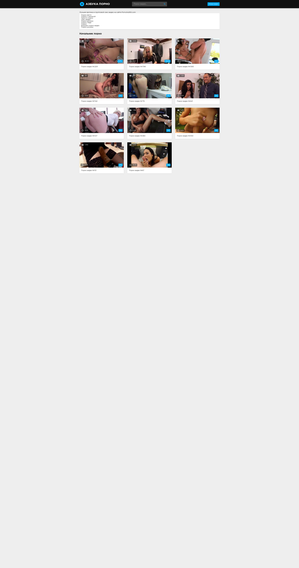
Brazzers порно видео (90, 25)
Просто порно (87, 18)
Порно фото (86, 15)
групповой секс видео (104, 12)
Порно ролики (87, 21)
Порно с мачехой (88, 16)
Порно (84, 24)
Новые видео (213, 4)
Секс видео (86, 19)
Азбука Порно (98, 4)
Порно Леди (86, 22)
